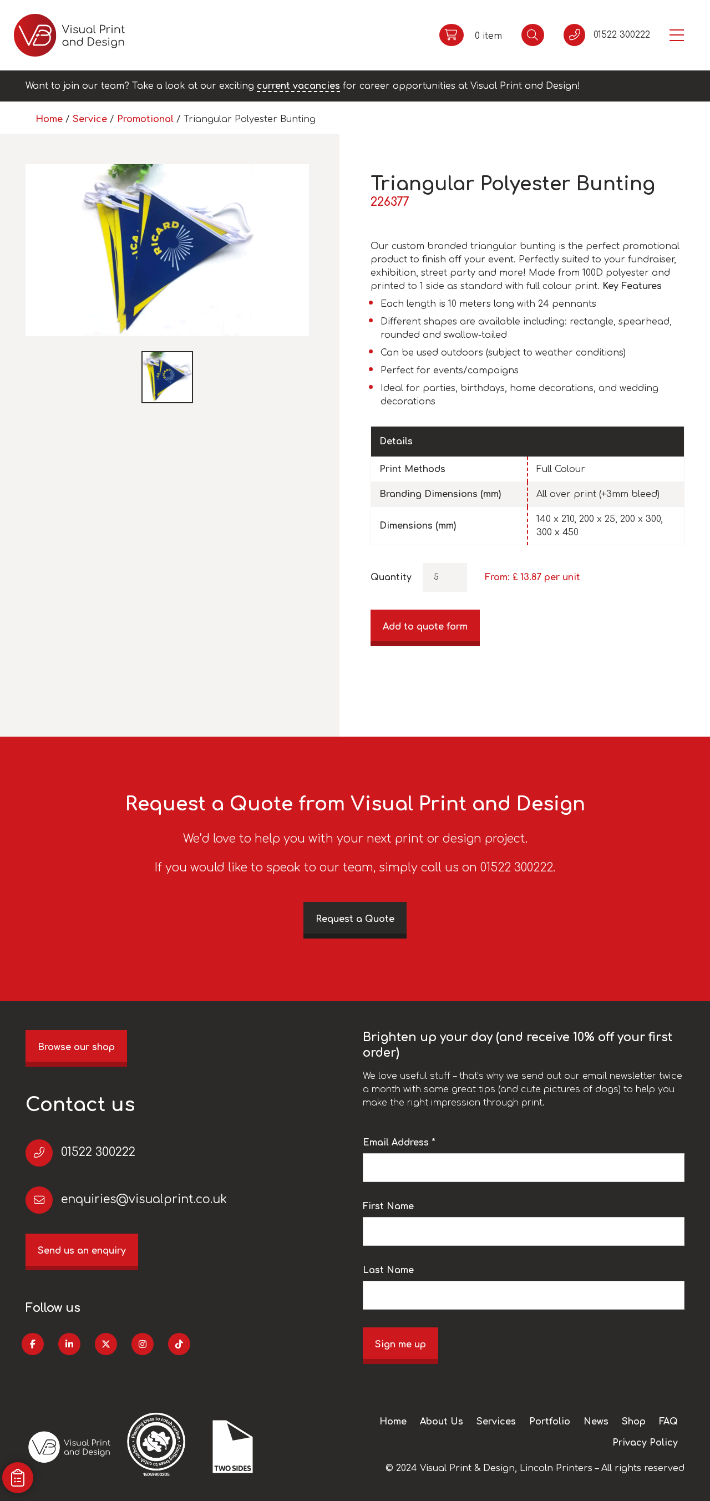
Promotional (145, 119)
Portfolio (549, 1422)
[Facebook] (33, 1344)
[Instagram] (142, 1344)
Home (49, 119)
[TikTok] (179, 1344)
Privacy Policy (645, 1443)
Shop (634, 1422)
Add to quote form (425, 627)
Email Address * (399, 1143)
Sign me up (400, 1345)
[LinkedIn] (69, 1344)
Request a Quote (355, 919)
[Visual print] (69, 35)
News (596, 1422)
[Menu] (677, 35)
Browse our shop (76, 1047)
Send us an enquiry (82, 1251)
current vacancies (298, 86)
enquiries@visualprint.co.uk (144, 1199)
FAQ (668, 1422)
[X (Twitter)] (106, 1344)
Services (496, 1422)
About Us (441, 1422)
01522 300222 (98, 1152)
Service (90, 119)
